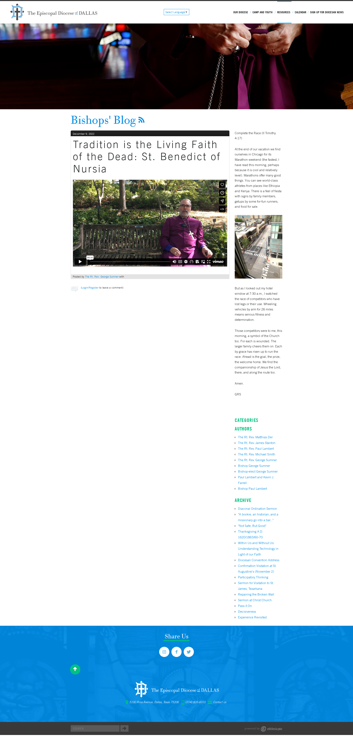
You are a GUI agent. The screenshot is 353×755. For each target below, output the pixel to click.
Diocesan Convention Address (258, 560)
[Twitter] (189, 652)
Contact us (219, 702)
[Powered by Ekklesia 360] (263, 729)
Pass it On (245, 606)
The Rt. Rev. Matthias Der (255, 437)
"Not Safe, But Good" (252, 526)
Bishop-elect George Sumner (258, 471)
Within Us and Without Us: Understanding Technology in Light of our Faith (258, 548)
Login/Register (90, 287)
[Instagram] (164, 652)
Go (124, 728)
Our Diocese (240, 12)
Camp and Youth (262, 12)
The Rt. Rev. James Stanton (256, 443)
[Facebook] (176, 652)
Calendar (300, 12)
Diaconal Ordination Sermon (257, 508)
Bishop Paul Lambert (252, 488)
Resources (283, 12)
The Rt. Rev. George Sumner (101, 276)
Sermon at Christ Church (255, 600)
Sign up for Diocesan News (327, 12)
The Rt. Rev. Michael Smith (256, 454)
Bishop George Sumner (254, 466)
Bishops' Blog (103, 119)
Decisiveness (247, 611)
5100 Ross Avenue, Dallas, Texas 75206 (154, 702)
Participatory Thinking (253, 577)
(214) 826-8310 (195, 702)
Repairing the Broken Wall (256, 594)
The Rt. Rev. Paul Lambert (256, 448)
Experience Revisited (252, 617)
